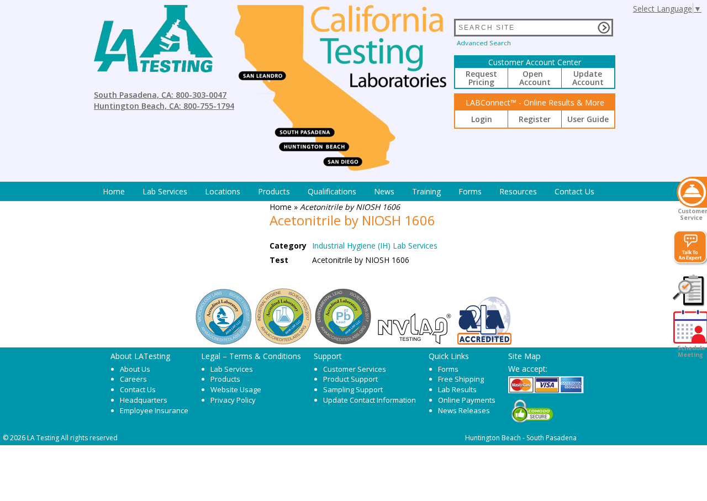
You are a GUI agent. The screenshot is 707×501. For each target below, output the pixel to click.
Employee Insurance (154, 410)
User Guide (588, 119)
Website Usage (235, 389)
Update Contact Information (369, 400)
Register (535, 119)
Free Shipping (461, 379)
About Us (135, 369)
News (384, 191)
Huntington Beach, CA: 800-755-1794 (164, 106)
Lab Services (231, 369)
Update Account (588, 78)
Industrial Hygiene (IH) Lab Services (374, 245)
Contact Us (574, 191)
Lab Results (457, 389)
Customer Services (354, 369)
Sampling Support (353, 389)
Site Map (524, 355)
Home (114, 191)
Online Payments (466, 400)
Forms (470, 191)
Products (274, 191)
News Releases (464, 410)
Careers (133, 379)
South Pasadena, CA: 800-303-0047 (160, 94)
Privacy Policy (233, 400)
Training (426, 191)
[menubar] (348, 191)
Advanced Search (484, 43)
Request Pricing (481, 78)
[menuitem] (114, 191)
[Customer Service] (692, 192)
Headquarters (143, 400)
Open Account (535, 78)
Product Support (350, 379)
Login (481, 119)
